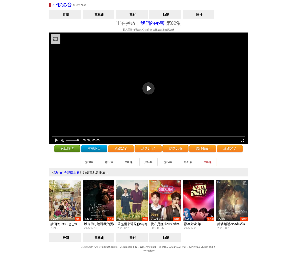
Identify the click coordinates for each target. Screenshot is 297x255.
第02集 (208, 162)
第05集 (148, 162)
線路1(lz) (121, 148)
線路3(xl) (175, 148)
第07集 (109, 162)
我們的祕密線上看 (67, 172)
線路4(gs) (203, 148)
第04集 (168, 162)
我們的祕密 (152, 23)
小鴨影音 (62, 4)
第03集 (188, 162)
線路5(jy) (229, 148)
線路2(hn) (148, 148)
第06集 (129, 162)
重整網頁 (94, 148)
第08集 (89, 162)
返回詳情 (67, 148)
